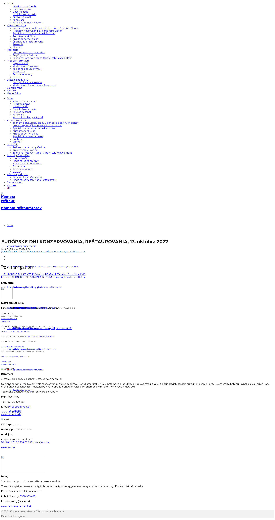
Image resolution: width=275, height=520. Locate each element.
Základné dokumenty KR (27, 69)
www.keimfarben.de (8, 364)
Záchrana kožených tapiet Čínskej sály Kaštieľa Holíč (42, 58)
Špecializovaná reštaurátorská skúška (34, 33)
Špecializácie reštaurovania (28, 41)
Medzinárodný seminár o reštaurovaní (34, 85)
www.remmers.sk (11, 411)
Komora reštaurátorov (21, 208)
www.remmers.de (11, 414)
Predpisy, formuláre (18, 60)
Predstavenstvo (22, 9)
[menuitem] (14, 93)
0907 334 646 (19, 346)
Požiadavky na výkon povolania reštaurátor (37, 30)
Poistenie (18, 44)
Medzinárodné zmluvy (26, 66)
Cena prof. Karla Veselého (27, 82)
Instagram (19, 516)
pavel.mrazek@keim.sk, (34, 336)
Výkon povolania (16, 25)
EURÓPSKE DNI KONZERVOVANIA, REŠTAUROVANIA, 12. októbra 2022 (43, 277)
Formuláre (19, 71)
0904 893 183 (25, 442)
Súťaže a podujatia (17, 79)
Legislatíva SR (20, 63)
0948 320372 (5, 321)
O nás (10, 3)
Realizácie (12, 50)
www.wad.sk (8, 447)
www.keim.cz (6, 361)
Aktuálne (25, 249)
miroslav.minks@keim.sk (10, 331)
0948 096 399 (24, 331)
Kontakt (11, 90)
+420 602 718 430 (48, 336)
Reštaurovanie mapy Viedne (29, 52)
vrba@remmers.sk (19, 406)
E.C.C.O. (17, 77)
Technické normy (23, 74)
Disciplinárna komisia (24, 14)
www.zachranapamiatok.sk (16, 506)
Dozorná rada (20, 11)
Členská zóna (14, 88)
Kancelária (18, 20)
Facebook (6, 516)
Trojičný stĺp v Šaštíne (25, 55)
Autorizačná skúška (24, 36)
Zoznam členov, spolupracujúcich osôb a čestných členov (45, 28)
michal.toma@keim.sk (9, 319)
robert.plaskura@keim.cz (10, 356)
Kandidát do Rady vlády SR (28, 22)
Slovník (17, 47)
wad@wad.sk (41, 442)
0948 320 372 (24, 356)
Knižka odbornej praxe (25, 39)
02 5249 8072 (9, 442)
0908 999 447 (27, 496)
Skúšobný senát (22, 17)
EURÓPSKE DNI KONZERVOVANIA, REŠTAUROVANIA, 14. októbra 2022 (43, 274)
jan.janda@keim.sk (8, 346)
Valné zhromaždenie (24, 6)
